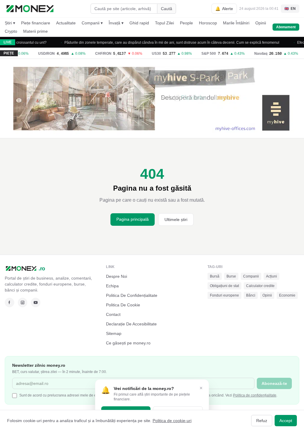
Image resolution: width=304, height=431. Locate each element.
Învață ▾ (116, 23)
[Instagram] (22, 302)
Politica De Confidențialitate (131, 295)
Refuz (261, 420)
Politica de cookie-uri (172, 420)
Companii (251, 276)
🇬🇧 (290, 9)
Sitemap (113, 333)
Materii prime (35, 31)
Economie (287, 295)
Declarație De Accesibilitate (131, 324)
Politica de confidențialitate (254, 395)
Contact (113, 314)
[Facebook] (9, 302)
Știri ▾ (10, 23)
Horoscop (208, 23)
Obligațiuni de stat (224, 286)
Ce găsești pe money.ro (128, 343)
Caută (166, 8)
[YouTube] (35, 302)
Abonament (286, 27)
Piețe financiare (35, 23)
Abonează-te (274, 383)
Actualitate (66, 23)
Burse (231, 276)
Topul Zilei (164, 23)
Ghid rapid (139, 23)
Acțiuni (271, 276)
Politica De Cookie (123, 305)
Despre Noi (116, 276)
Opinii (260, 23)
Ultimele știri (175, 219)
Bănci (250, 295)
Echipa (112, 285)
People (186, 23)
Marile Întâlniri (236, 23)
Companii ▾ (92, 23)
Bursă (214, 276)
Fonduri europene (224, 295)
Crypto (11, 31)
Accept (285, 420)
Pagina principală (132, 219)
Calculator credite (260, 286)
